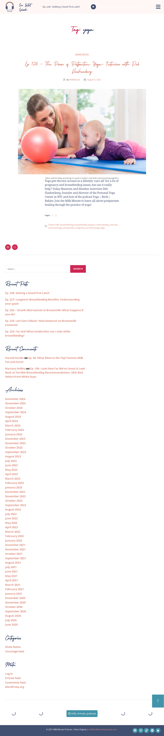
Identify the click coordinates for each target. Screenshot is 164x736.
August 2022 (13, 509)
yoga (102, 227)
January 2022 (13, 540)
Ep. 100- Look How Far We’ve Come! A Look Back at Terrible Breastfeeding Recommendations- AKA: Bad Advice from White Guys (45, 372)
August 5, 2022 (94, 79)
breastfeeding (66, 224)
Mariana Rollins (15, 368)
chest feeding (102, 224)
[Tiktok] (146, 730)
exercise (113, 224)
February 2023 (14, 483)
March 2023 (12, 478)
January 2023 (13, 487)
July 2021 (11, 567)
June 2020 (11, 624)
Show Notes (82, 54)
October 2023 (13, 447)
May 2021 (11, 576)
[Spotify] (152, 730)
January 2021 (13, 593)
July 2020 (11, 620)
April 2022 (11, 527)
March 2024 (12, 425)
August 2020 (13, 615)
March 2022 (12, 531)
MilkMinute (74, 79)
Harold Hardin (14, 358)
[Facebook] (8, 247)
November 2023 (15, 443)
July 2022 (11, 514)
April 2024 (11, 421)
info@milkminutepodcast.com (103, 729)
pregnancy (80, 227)
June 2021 (11, 571)
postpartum (69, 227)
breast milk (53, 224)
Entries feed (12, 678)
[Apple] (158, 730)
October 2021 (13, 554)
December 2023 (15, 438)
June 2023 (11, 465)
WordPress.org (14, 687)
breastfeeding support (84, 224)
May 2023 (11, 470)
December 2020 (15, 598)
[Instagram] (15, 247)
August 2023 (13, 456)
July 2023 (11, 461)
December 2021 (15, 545)
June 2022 (11, 518)
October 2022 (13, 500)
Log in (9, 673)
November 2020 (15, 602)
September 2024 (15, 412)
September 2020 (15, 611)
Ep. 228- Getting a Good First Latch (61, 6)
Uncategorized (14, 651)
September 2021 (15, 558)
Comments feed (15, 682)
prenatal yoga (92, 227)
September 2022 (15, 505)
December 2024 (15, 399)
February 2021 (14, 589)
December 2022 (15, 492)
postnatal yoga (55, 227)
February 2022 (14, 536)
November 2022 (15, 496)
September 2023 (15, 452)
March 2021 (12, 585)
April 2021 (11, 580)
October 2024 (13, 408)
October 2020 (13, 607)
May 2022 (11, 523)
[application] (117, 6)
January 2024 (13, 434)
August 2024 (13, 416)
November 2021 (15, 549)
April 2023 (11, 474)
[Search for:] (36, 269)
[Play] (93, 7)
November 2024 (15, 403)
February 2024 (14, 430)
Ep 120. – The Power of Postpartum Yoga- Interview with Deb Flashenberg (82, 67)
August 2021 (13, 562)
